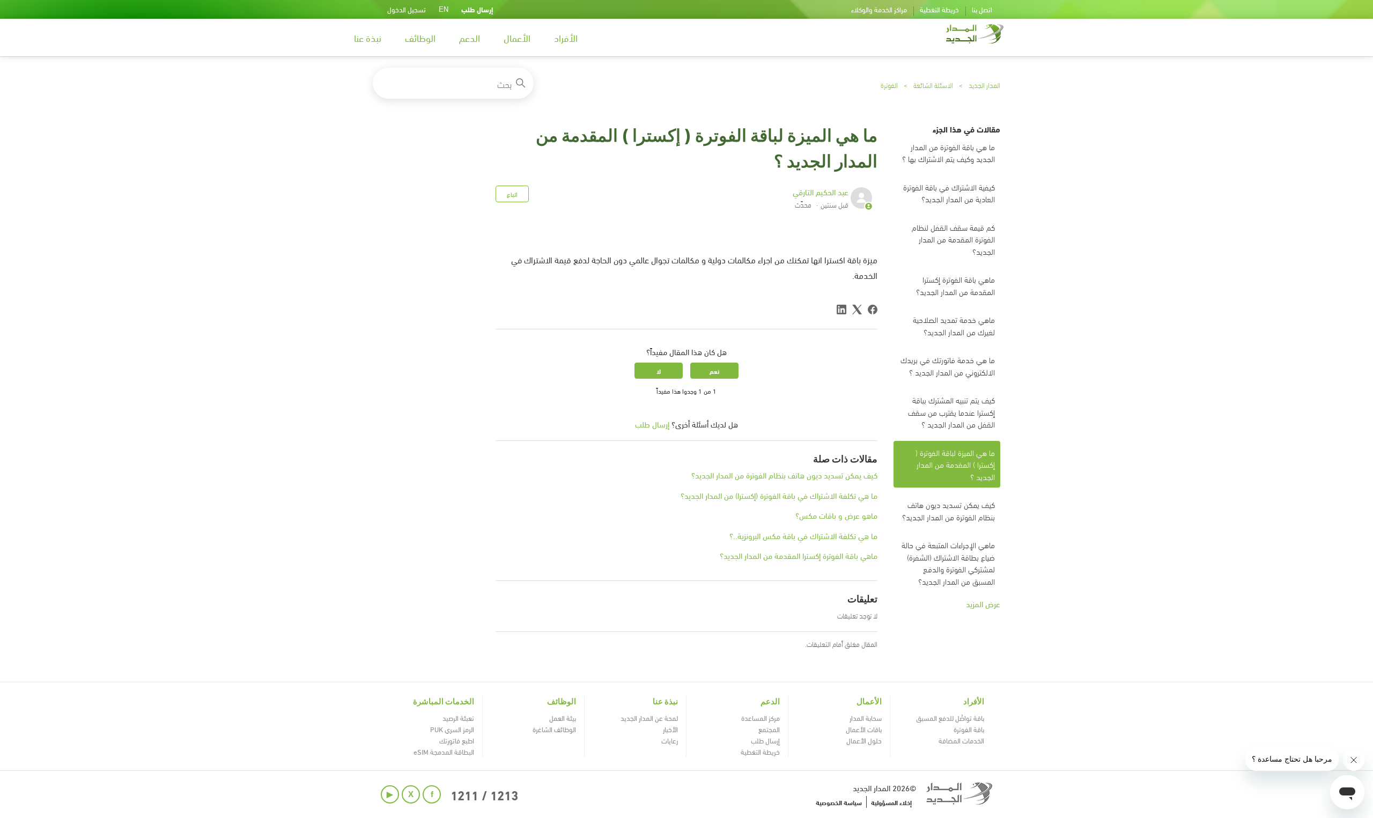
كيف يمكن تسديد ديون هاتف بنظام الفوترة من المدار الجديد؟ (948, 510)
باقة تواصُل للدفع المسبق (950, 717)
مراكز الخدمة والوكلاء (879, 9)
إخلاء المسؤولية (891, 802)
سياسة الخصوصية (839, 802)
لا (658, 371)
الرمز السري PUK (452, 729)
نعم (714, 371)
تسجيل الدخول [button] (406, 9)
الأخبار (670, 729)
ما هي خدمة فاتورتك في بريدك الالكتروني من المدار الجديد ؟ (947, 365)
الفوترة (889, 84)
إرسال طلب (477, 9)
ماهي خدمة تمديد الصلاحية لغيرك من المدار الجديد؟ (954, 325)
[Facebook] (872, 309)
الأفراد (566, 37)
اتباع (512, 194)
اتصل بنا (982, 9)
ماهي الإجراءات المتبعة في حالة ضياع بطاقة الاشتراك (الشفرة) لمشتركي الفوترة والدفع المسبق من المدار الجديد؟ (948, 562)
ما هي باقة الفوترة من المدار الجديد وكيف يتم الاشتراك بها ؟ (948, 152)
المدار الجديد (984, 84)
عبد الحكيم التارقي (820, 191)
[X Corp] (857, 309)
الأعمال (517, 37)
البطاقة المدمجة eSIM (444, 751)
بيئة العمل (562, 717)
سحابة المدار (866, 717)
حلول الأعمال (864, 740)
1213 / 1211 (484, 794)
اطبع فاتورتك (456, 740)
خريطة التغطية (939, 9)
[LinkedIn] (841, 309)
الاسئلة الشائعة (933, 84)
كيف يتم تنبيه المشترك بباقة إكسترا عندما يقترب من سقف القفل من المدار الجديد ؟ (951, 411)
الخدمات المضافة (961, 740)
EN (443, 9)
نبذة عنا (367, 37)
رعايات (669, 740)
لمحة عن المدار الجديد (649, 717)
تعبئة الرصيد (458, 717)
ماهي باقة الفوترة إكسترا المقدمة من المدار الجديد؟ (955, 285)
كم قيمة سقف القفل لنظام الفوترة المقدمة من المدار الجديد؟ (953, 239)
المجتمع (769, 729)
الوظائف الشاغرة (554, 729)
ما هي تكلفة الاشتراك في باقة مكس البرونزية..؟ (803, 535)
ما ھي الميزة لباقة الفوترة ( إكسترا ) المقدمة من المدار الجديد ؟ (955, 464)
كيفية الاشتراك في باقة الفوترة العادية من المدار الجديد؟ (949, 193)
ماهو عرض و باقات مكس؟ (836, 514)
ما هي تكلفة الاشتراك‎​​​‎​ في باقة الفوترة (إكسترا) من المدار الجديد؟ (779, 495)
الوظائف (420, 37)
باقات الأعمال (864, 729)
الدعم (469, 37)
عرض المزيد (983, 603)
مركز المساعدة (760, 717)
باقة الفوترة (969, 729)
